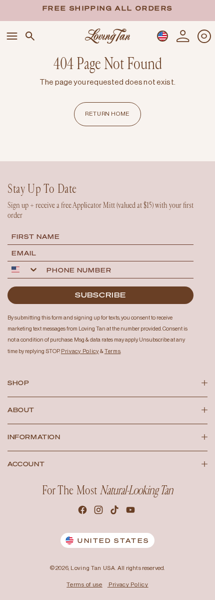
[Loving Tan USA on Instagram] (100, 511)
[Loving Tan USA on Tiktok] (116, 511)
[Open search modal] (30, 36)
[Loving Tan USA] (107, 36)
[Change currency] (162, 36)
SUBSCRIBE (100, 294)
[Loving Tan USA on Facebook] (84, 511)
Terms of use (84, 584)
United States (113, 540)
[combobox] (25, 269)
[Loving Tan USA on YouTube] (132, 511)
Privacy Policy (128, 584)
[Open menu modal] (12, 36)
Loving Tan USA (93, 567)
